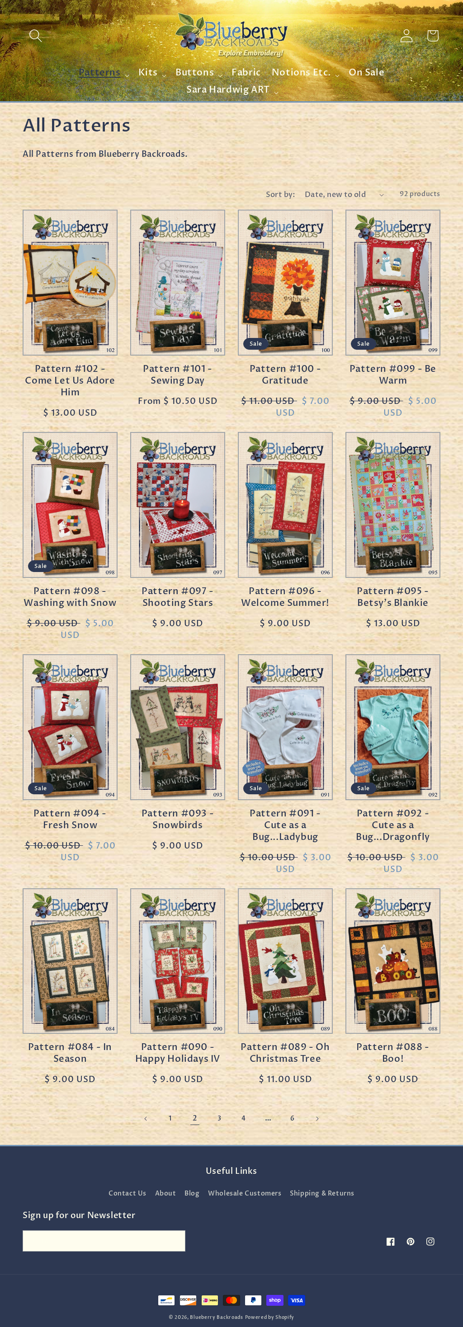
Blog (191, 1193)
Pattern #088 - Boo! (392, 1053)
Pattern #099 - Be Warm (393, 375)
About (165, 1193)
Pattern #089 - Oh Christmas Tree (285, 1053)
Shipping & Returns (322, 1193)
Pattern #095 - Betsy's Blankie (393, 597)
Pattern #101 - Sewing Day (177, 375)
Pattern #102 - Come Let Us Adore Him (70, 381)
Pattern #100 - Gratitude (285, 375)
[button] (36, 36)
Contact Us (127, 1193)
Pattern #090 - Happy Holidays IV (177, 1053)
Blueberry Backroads (216, 1317)
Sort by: (281, 195)
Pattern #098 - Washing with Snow (70, 597)
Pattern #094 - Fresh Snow (69, 819)
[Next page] (317, 1119)
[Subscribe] (175, 1241)
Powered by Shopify (270, 1317)
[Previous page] (146, 1119)
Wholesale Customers (244, 1193)
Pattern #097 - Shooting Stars (177, 597)
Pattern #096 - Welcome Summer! (285, 597)
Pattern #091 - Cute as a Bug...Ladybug (285, 825)
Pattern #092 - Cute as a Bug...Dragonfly (393, 825)
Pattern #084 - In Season (70, 1053)
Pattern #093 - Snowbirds (178, 819)
